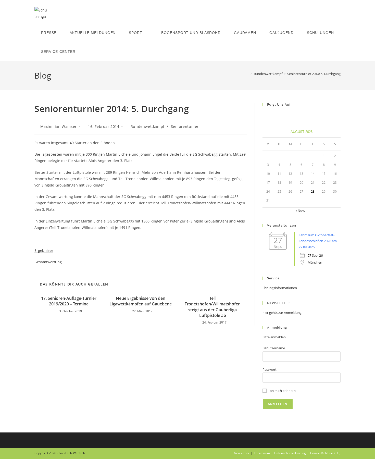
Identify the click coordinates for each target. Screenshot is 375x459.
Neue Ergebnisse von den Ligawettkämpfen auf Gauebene (140, 301)
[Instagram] (271, 115)
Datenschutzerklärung (290, 453)
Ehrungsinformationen (279, 288)
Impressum (262, 453)
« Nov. (300, 210)
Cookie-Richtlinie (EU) (325, 453)
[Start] (247, 73)
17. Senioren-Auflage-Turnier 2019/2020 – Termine (68, 301)
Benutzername (273, 348)
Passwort (269, 369)
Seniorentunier (185, 126)
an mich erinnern (282, 390)
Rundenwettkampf (148, 126)
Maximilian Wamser (58, 126)
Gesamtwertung (48, 261)
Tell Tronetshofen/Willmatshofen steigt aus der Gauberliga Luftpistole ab (213, 306)
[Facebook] (265, 115)
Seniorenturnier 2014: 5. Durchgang (314, 73)
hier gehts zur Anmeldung (282, 312)
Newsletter (241, 453)
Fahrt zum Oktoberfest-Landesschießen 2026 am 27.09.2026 (318, 241)
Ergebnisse (43, 250)
